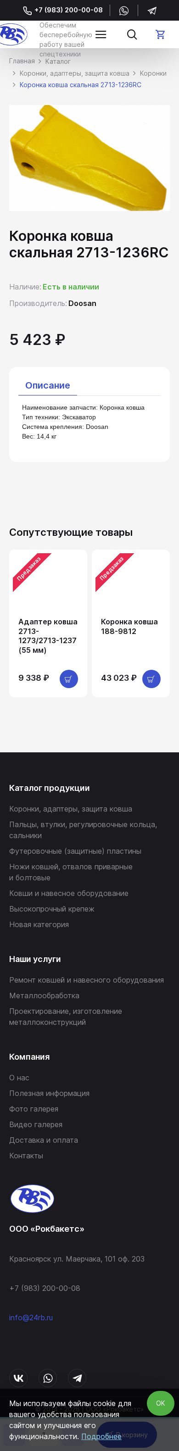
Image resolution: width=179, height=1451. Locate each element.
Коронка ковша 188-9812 (129, 626)
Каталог (58, 61)
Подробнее (101, 1436)
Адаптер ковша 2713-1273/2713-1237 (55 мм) (48, 636)
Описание (47, 385)
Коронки (153, 73)
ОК (160, 1403)
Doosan (82, 303)
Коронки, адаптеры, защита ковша (74, 73)
